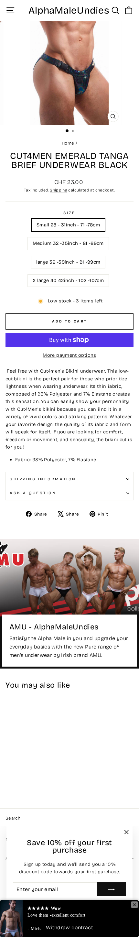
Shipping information (43, 479)
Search (12, 818)
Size (69, 213)
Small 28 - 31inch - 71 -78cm (68, 225)
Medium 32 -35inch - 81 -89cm (68, 243)
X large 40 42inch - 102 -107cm (68, 280)
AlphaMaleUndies (68, 10)
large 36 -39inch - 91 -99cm (68, 262)
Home (68, 143)
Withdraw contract (69, 927)
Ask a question (33, 493)
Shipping (58, 190)
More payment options (69, 355)
